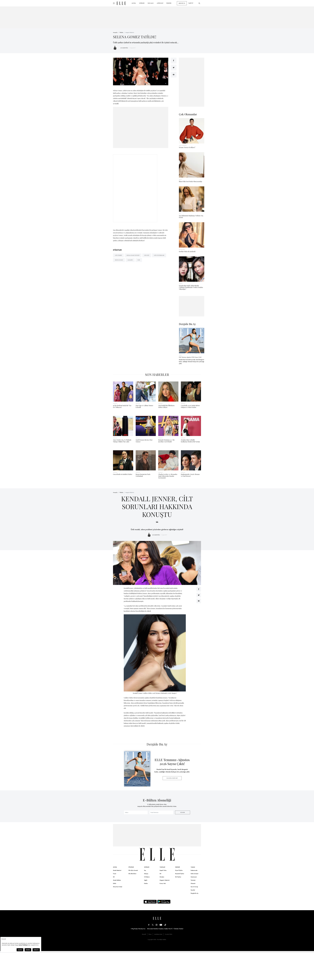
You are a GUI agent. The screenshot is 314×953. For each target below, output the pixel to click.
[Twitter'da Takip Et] (153, 925)
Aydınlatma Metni (158, 934)
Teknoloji (193, 880)
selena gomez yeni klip (133, 255)
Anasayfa (115, 32)
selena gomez (119, 260)
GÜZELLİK (141, 3)
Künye (150, 934)
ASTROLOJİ (160, 3)
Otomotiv (193, 883)
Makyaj (146, 873)
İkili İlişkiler (178, 877)
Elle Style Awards (133, 870)
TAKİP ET (190, 3)
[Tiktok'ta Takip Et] (165, 925)
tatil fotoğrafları (159, 255)
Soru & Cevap (194, 887)
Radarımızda (194, 870)
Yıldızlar (121, 32)
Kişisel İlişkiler (179, 870)
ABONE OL (182, 3)
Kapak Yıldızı (163, 870)
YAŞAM (193, 867)
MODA (134, 3)
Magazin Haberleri (129, 32)
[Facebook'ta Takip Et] (149, 925)
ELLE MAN (151, 3)
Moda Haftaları (117, 880)
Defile (114, 883)
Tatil (138, 260)
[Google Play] (163, 902)
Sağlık (145, 880)
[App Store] (150, 902)
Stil (114, 877)
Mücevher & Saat (117, 887)
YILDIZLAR (162, 867)
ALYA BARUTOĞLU (124, 48)
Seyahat (193, 890)
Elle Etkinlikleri (132, 873)
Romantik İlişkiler (179, 873)
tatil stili (146, 255)
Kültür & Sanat (194, 873)
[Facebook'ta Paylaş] (173, 60)
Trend (114, 873)
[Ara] (199, 3)
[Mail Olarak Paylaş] (173, 74)
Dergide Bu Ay (194, 893)
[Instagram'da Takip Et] (156, 925)
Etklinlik (131, 867)
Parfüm (146, 883)
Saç (145, 870)
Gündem (162, 877)
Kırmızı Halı (163, 883)
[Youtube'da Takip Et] (160, 925)
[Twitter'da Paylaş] (173, 67)
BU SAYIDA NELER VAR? (172, 778)
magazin (130, 260)
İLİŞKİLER (168, 3)
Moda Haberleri (117, 870)
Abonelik (144, 934)
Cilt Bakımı (147, 877)
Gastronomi (194, 877)
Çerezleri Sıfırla (168, 934)
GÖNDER (182, 812)
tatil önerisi (118, 255)
